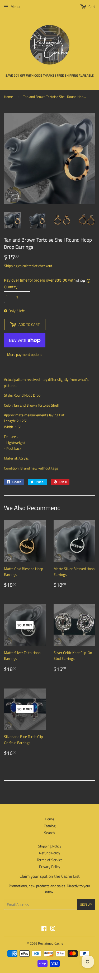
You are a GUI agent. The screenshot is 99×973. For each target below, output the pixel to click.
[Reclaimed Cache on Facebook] (44, 929)
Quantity (10, 287)
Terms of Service (50, 859)
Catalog (49, 826)
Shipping (10, 265)
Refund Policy (49, 853)
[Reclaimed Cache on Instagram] (52, 929)
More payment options (25, 354)
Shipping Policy (49, 846)
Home (8, 96)
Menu (15, 6)
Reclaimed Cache (50, 943)
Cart (91, 6)
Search (49, 832)
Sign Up (86, 904)
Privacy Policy (49, 866)
